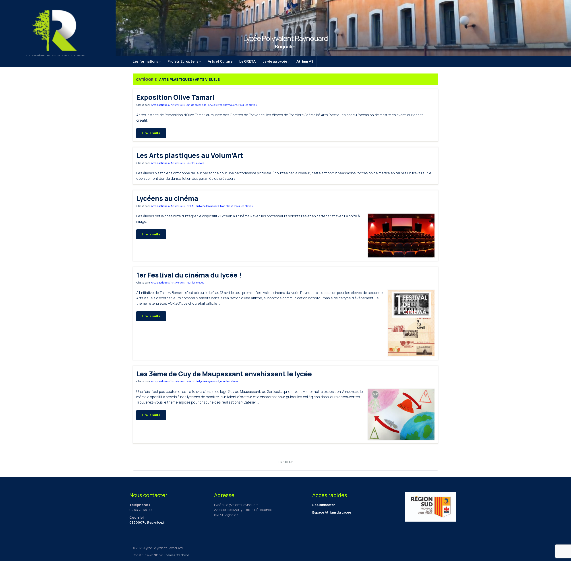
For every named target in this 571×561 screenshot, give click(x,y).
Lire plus (286, 462)
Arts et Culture (220, 61)
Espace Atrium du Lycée (331, 512)
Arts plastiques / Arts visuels (168, 104)
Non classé (226, 206)
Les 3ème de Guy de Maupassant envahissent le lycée (224, 373)
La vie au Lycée (275, 61)
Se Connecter (323, 504)
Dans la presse (194, 104)
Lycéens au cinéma (167, 198)
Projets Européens (183, 61)
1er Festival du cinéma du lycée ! (189, 274)
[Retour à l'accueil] (285, 28)
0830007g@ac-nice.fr (147, 522)
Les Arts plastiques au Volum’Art (189, 155)
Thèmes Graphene (176, 555)
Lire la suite (151, 133)
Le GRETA (247, 61)
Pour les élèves (247, 104)
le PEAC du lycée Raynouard (220, 104)
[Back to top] (561, 534)
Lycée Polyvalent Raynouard (285, 38)
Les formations (146, 61)
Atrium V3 (304, 61)
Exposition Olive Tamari (175, 97)
